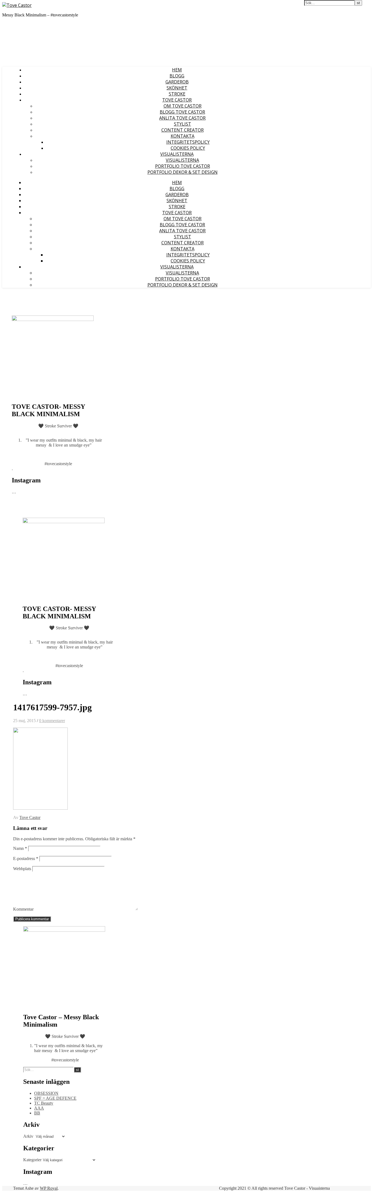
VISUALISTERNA (177, 154)
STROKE (177, 94)
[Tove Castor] (17, 5)
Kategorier (32, 1159)
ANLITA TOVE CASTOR (182, 118)
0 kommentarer (52, 720)
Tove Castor (29, 817)
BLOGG (177, 76)
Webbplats (22, 868)
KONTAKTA (182, 136)
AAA (39, 1108)
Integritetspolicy (188, 142)
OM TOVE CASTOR (183, 106)
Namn (20, 848)
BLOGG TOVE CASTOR (182, 112)
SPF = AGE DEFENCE (55, 1098)
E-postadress (25, 858)
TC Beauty (43, 1103)
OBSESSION (46, 1093)
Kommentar (23, 909)
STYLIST (182, 124)
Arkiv (28, 1136)
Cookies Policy (188, 148)
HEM (177, 70)
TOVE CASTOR (177, 100)
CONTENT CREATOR (182, 130)
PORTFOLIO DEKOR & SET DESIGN (182, 172)
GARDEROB (177, 82)
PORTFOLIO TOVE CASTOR (182, 166)
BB (37, 1113)
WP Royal (49, 1188)
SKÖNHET (177, 88)
